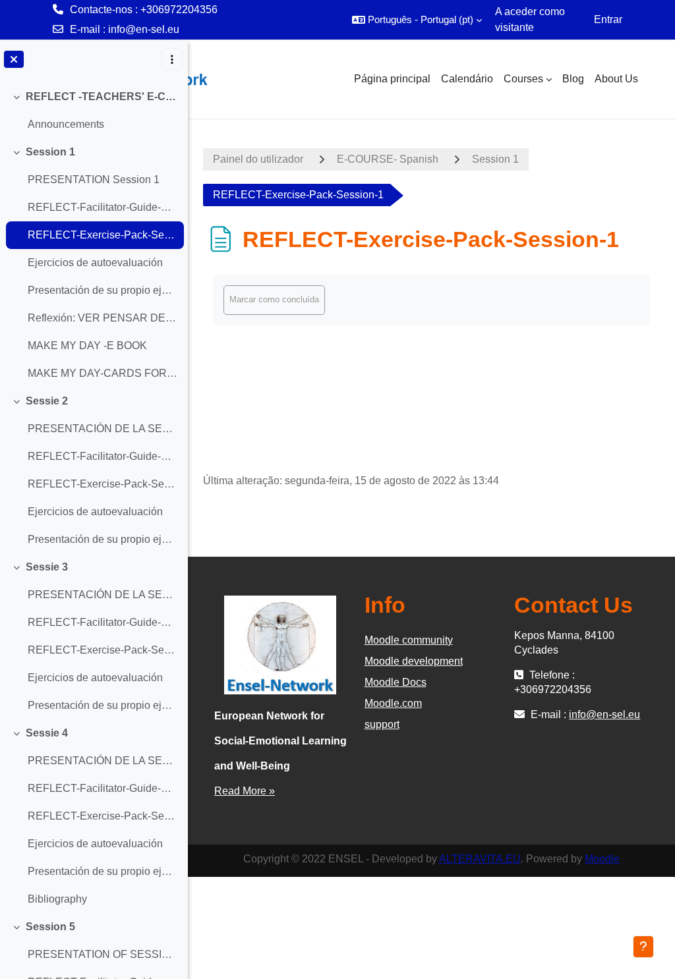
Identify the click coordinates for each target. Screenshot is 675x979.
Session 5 (50, 926)
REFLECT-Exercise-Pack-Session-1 (102, 234)
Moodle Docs (395, 682)
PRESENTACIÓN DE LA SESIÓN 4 (102, 760)
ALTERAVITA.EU (480, 858)
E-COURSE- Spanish (387, 159)
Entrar (608, 19)
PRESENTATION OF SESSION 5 (102, 954)
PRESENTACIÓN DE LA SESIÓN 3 (102, 594)
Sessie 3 (47, 567)
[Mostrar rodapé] (643, 947)
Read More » (244, 791)
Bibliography (57, 899)
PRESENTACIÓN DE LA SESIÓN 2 (102, 428)
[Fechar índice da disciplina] (13, 59)
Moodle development (414, 661)
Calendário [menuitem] (467, 78)
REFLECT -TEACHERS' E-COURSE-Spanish (102, 96)
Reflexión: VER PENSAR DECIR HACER (102, 317)
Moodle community (409, 640)
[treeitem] (93, 110)
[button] (417, 20)
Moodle (602, 858)
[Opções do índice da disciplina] (172, 59)
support (382, 724)
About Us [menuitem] (616, 78)
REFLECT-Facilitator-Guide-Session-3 (102, 622)
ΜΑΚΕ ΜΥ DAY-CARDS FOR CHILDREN (102, 373)
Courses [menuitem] (523, 78)
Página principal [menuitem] (392, 78)
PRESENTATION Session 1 (94, 179)
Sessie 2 (47, 400)
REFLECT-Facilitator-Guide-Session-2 (102, 456)
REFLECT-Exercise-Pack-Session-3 (102, 650)
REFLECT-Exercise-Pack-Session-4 (102, 816)
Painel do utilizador (258, 159)
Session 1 (50, 151)
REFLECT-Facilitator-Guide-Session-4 (102, 788)
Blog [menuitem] (573, 78)
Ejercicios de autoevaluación (95, 262)
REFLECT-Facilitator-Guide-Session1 (102, 207)
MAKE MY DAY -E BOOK (87, 345)
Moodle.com (393, 703)
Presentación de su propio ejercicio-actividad (102, 290)
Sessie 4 (47, 733)
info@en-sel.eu (143, 29)
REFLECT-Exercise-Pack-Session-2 (102, 484)
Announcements (66, 124)
